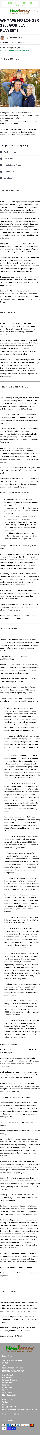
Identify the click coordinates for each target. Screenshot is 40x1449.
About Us (5, 1402)
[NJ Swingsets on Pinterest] (10, 1414)
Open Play (5, 1389)
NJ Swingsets (10, 1421)
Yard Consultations (8, 1392)
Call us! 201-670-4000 (9, 1407)
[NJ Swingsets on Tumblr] (13, 1414)
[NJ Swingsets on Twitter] (3, 1414)
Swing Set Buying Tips (15, 47)
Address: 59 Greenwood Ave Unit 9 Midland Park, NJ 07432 (19, 1409)
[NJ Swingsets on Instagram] (15, 1414)
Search (4, 1365)
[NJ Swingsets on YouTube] (8, 1414)
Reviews (4, 1404)
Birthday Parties (7, 1387)
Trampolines (5, 1385)
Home (2, 47)
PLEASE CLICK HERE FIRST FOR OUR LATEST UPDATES (20, 4)
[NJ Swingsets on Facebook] (6, 1414)
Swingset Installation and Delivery (12, 1360)
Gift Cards (5, 1363)
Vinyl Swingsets (7, 1377)
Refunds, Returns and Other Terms (12, 1367)
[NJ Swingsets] (20, 11)
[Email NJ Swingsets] (18, 1414)
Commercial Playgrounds (9, 1380)
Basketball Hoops (7, 1382)
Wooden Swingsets (8, 1375)
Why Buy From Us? (8, 1399)
